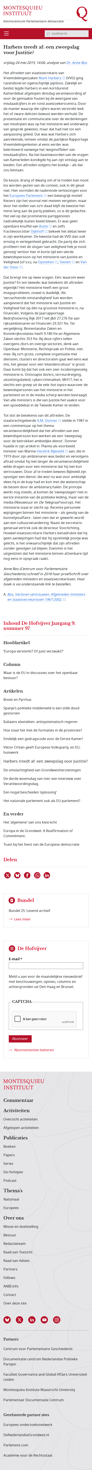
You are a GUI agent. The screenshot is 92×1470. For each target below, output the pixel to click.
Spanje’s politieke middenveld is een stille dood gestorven (41, 711)
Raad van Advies (16, 1260)
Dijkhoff (37, 231)
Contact (9, 1294)
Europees (11, 1208)
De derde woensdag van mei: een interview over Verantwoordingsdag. (42, 781)
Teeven (65, 262)
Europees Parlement (26, 195)
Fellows (9, 1277)
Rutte (43, 226)
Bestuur (9, 1235)
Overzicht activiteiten (20, 1119)
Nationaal (11, 1199)
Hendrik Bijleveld (50, 451)
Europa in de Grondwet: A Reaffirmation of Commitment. (38, 833)
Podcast (9, 1180)
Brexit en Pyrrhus (17, 699)
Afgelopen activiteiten (21, 1127)
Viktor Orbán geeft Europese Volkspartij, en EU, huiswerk (41, 750)
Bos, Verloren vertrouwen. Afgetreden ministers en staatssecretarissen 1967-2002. (46, 597)
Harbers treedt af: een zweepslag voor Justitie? (45, 761)
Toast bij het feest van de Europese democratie (41, 844)
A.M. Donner (47, 420)
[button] (9, 1319)
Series (8, 1163)
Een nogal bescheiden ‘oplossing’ (30, 792)
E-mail (14, 959)
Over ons (13, 1218)
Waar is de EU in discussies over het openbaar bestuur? (40, 675)
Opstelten (46, 262)
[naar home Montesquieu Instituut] (22, 10)
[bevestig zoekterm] (48, 34)
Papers (9, 1155)
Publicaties (15, 1138)
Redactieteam (14, 1243)
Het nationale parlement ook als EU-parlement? (41, 800)
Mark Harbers (50, 78)
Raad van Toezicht (18, 1252)
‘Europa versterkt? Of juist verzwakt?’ (33, 651)
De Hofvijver (13, 1172)
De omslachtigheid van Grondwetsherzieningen (42, 770)
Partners (10, 1269)
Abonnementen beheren (34, 1050)
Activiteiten (16, 1110)
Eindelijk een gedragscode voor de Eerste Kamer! (43, 738)
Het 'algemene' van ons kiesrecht (30, 822)
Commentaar (18, 1100)
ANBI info (11, 1286)
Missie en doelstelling (20, 1226)
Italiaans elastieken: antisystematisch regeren (40, 721)
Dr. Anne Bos (76, 62)
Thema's (12, 1191)
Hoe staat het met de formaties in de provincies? (42, 730)
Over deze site (15, 1303)
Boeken (9, 1146)
